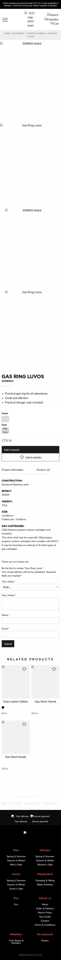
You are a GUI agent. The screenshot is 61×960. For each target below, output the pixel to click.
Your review (9, 595)
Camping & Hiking (35, 33)
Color (5, 413)
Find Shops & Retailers (16, 941)
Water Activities (45, 884)
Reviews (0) (43, 469)
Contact (45, 920)
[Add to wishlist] (25, 669)
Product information (12, 469)
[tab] (12, 471)
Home (7, 33)
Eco (16, 898)
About (45, 904)
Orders (45, 940)
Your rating (8, 581)
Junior (16, 873)
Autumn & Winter (16, 860)
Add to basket (11, 449)
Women (45, 850)
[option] (5, 419)
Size (4, 424)
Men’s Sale (16, 864)
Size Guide (45, 916)
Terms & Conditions (45, 924)
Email (5, 628)
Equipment (18, 33)
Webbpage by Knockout (30, 954)
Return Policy (45, 912)
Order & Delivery (45, 908)
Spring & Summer (16, 856)
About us (45, 898)
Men (16, 850)
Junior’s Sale (16, 888)
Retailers (16, 934)
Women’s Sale (45, 864)
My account (45, 934)
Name (6, 615)
